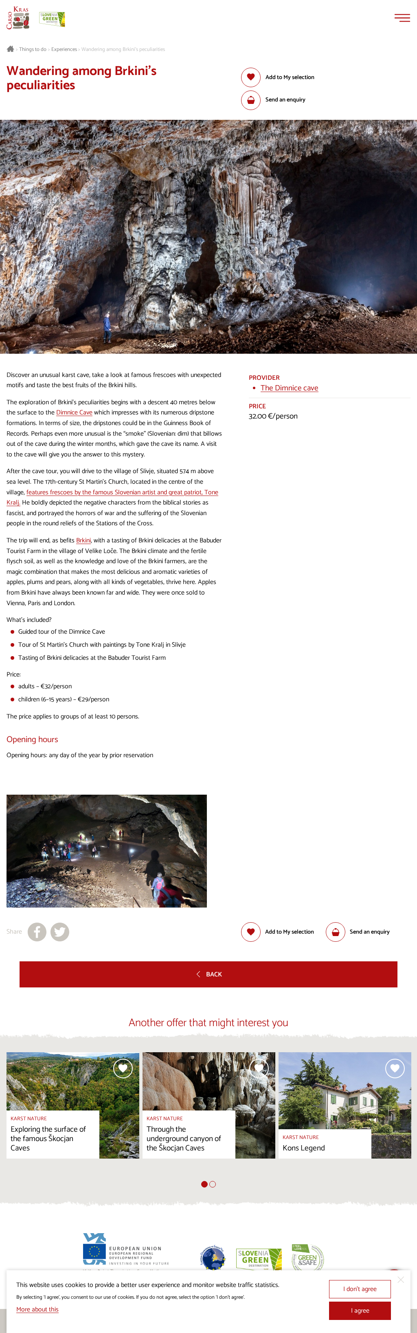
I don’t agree (360, 1289)
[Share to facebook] (37, 932)
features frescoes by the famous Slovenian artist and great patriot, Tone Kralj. (112, 498)
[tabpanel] (73, 1116)
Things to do (32, 50)
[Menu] (402, 18)
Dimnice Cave (74, 412)
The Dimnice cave (289, 388)
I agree (360, 1310)
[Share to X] (60, 932)
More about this (37, 1309)
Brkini (83, 540)
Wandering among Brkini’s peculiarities (123, 50)
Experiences (64, 50)
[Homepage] (18, 18)
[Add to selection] (123, 1068)
